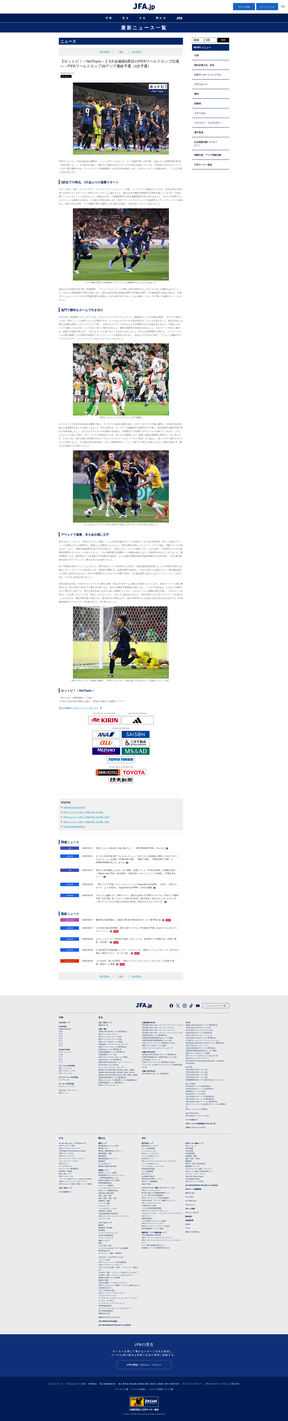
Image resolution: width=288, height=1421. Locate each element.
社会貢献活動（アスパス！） (205, 143)
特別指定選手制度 (148, 1168)
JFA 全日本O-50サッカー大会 (197, 1072)
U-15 (60, 1045)
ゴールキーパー (104, 1206)
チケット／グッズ (191, 1212)
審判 (196, 93)
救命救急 (101, 1230)
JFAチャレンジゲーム (67, 1155)
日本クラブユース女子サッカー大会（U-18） (202, 1055)
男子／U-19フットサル (67, 1070)
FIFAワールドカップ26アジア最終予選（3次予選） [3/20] (86, 817)
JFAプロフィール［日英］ (195, 1181)
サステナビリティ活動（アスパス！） (199, 1168)
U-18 (60, 1038)
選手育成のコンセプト (150, 1145)
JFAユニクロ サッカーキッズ (69, 1148)
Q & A (187, 1224)
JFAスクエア (63, 1163)
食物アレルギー (104, 1240)
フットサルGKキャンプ (150, 1163)
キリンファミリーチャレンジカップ (72, 1158)
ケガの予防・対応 (105, 1245)
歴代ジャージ (64, 1092)
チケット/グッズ (267, 6)
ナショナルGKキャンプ (150, 1156)
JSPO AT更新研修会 (105, 1235)
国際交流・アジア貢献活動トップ (154, 1232)
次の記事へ (137, 51)
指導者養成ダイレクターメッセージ (111, 1175)
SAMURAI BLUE (65, 1029)
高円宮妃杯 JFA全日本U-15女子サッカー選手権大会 (205, 1043)
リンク (187, 1228)
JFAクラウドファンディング (109, 1317)
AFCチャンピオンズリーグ (108, 1034)
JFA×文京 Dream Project (194, 1176)
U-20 (60, 1054)
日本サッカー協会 (203, 164)
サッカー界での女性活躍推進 (152, 1195)
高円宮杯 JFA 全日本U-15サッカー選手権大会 (159, 1054)
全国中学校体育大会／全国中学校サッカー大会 (159, 1057)
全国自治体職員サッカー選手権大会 (111, 1052)
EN (283, 7)
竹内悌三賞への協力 (149, 1205)
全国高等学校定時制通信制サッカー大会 (157, 1040)
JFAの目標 (189, 1151)
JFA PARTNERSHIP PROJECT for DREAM (114, 1325)
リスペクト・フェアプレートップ (110, 1257)
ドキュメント (190, 1204)
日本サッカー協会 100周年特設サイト (199, 1171)
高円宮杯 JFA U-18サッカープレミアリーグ (158, 1027)
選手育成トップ (147, 1143)
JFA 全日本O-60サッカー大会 (197, 1074)
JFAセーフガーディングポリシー (110, 1264)
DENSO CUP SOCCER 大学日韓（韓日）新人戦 (116, 1072)
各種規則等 (189, 1220)
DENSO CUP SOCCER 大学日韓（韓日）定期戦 (116, 1069)
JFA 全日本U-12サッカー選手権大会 (155, 1073)
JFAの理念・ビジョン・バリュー (144, 1364)
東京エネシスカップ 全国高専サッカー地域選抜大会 (117, 1080)
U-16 (60, 1043)
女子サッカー (190, 1193)
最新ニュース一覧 (144, 27)
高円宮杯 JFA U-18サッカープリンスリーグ (158, 1030)
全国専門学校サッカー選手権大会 (110, 1082)
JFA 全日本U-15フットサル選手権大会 (200, 1099)
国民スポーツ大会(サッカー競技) (110, 1041)
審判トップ (102, 1143)
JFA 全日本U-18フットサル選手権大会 (200, 1096)
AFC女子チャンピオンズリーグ (197, 1058)
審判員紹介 (102, 1156)
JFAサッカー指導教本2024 (108, 1190)
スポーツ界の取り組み (106, 1290)
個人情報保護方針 (108, 1383)
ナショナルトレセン (149, 1151)
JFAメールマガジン (192, 1232)
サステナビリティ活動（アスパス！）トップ (158, 1187)
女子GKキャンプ (148, 1158)
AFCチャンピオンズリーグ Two (110, 1039)
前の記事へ (105, 51)
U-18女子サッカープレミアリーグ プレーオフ (202, 1040)
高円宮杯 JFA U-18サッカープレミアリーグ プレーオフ (162, 1032)
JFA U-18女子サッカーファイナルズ (199, 1035)
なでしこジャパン (65, 1052)
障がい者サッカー (65, 1173)
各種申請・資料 (104, 1200)
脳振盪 (100, 1225)
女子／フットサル (65, 1073)
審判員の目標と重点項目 (107, 1166)
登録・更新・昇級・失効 (107, 1198)
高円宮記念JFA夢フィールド (152, 1178)
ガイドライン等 (104, 1218)
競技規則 (101, 1161)
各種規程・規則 (191, 1156)
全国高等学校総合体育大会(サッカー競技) (157, 1037)
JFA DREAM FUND (192, 1179)
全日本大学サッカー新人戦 (108, 1064)
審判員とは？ (103, 1148)
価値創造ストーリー (192, 1166)
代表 (109, 18)
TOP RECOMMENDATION (74, 826)
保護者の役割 (103, 1280)
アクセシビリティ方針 (76, 1383)
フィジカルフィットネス (107, 1208)
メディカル (200, 113)
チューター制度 (104, 1203)
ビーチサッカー (64, 1079)
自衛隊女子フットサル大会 (196, 1091)
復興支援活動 (147, 1218)
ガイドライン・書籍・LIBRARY (110, 1253)
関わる (161, 18)
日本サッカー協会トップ (194, 1143)
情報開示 (188, 1161)
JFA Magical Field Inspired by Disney (72, 1151)
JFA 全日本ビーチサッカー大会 (197, 1115)
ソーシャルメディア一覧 (216, 1005)
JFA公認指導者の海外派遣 (108, 1213)
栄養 (100, 1243)
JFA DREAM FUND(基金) (107, 1321)
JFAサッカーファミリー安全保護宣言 (155, 1198)
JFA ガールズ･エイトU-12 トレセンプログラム (159, 1161)
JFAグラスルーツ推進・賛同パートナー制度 (75, 1184)
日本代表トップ (64, 1022)
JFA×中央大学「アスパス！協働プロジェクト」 (159, 1200)
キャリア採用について (160, 1389)
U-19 (60, 1036)
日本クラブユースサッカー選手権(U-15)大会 (158, 1062)
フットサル (189, 1197)
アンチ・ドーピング (105, 1238)
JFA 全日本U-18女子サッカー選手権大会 (201, 1037)
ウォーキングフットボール (69, 1161)
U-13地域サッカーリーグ (151, 1059)
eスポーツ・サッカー (67, 1086)
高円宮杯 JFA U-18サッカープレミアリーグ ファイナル (162, 1025)
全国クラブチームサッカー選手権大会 (112, 1046)
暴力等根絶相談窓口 (105, 1310)
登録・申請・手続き (192, 1158)
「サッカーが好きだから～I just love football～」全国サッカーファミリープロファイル (76, 1179)
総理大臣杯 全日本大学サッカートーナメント (115, 1062)
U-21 (60, 1033)
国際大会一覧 (103, 1025)
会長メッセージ (191, 1145)
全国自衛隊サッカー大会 (107, 1054)
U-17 (60, 1041)
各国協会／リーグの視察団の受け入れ (156, 1247)
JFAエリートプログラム (150, 1153)
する (142, 18)
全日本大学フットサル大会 (196, 1094)
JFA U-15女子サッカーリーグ (196, 1045)
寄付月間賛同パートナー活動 (152, 1228)
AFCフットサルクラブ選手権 (196, 1109)
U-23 (60, 1031)
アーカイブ (120, 1389)
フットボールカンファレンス (109, 1188)
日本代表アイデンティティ (69, 1090)
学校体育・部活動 (65, 1171)
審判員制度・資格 (105, 1153)
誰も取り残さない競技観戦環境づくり (156, 1192)
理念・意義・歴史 (105, 1195)
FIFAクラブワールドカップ (108, 1085)
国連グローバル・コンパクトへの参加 (156, 1226)
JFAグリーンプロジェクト (151, 1190)
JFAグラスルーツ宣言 (67, 1145)
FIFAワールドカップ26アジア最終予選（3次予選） (83, 812)
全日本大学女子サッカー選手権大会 (199, 1032)
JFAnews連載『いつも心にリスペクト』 (113, 1282)
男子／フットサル (65, 1068)
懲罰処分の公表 (104, 1313)
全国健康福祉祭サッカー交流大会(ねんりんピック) (204, 1079)
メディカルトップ (105, 1222)
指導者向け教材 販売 (106, 1193)
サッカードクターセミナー (108, 1232)
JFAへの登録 (244, 6)
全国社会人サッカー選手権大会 (110, 1049)
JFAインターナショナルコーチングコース (113, 1216)
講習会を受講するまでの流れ (109, 1180)
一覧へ (121, 51)
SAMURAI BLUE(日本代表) (74, 807)
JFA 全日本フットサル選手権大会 (198, 1086)
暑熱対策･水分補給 (105, 1227)
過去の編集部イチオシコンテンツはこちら (79, 707)
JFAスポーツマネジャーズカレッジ (155, 1210)
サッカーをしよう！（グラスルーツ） (73, 1143)
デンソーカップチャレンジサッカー (111, 1067)
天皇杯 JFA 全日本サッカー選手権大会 (112, 1031)
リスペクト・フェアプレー (207, 122)
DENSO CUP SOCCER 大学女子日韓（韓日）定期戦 (118, 1075)
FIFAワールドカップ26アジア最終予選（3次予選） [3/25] (86, 821)
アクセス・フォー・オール (195, 1174)
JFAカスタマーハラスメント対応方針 (222, 1383)
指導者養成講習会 (105, 1183)
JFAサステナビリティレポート (153, 1223)
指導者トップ (103, 1170)
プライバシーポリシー (192, 1383)
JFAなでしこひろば (66, 1153)
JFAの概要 (189, 1148)
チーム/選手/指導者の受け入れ (153, 1245)
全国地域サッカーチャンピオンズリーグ (113, 1044)
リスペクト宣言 (104, 1259)
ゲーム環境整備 (147, 1171)
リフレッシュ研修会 (105, 1185)
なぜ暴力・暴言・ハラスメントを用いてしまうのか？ (118, 1272)
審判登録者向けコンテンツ (108, 1158)
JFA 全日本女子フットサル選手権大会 (200, 1088)
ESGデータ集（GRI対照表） (196, 1163)
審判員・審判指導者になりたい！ (110, 1151)
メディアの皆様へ (139, 1389)
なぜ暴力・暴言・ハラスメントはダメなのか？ (115, 1275)
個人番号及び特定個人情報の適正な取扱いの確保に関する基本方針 (149, 1383)
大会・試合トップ (105, 1022)
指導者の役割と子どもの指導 (109, 1277)
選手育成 (198, 132)
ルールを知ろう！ (192, 1119)
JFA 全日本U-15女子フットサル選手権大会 (201, 1101)
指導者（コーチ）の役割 (107, 1172)
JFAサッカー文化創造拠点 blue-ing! (199, 1123)
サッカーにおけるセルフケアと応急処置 (113, 1248)
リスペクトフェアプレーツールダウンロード (114, 1308)
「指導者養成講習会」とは (108, 1177)
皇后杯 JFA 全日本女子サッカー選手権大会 (202, 1025)
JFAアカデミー (147, 1174)
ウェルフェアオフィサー (107, 1295)
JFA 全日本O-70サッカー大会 (197, 1077)
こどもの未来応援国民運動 (151, 1208)
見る (126, 18)
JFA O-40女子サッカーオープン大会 (199, 1030)
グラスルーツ (201, 84)
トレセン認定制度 (148, 1148)
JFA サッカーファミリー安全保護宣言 (112, 1262)
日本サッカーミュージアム (207, 74)
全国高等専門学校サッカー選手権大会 (112, 1077)
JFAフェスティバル (66, 1176)
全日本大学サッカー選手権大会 (110, 1059)
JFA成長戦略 (190, 1153)
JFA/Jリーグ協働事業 (149, 1181)
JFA (144, 1138)
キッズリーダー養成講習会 (69, 1168)
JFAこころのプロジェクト (151, 1203)
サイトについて (56, 1383)
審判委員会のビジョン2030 (108, 1145)
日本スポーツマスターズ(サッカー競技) (113, 1057)
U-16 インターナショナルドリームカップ (157, 1048)
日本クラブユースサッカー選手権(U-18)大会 (158, 1043)
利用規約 (93, 1383)
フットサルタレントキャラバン (153, 1166)
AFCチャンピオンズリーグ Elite (110, 1036)
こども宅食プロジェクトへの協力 (154, 1221)
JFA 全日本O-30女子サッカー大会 (198, 1027)
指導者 (197, 103)
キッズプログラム (65, 1166)
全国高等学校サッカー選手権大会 (154, 1035)
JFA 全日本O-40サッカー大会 (197, 1069)
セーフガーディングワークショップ (111, 1303)
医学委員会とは (104, 1250)
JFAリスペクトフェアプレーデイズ (111, 1293)
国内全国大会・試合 (204, 65)
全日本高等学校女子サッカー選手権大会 (200, 1048)
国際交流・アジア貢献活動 (207, 154)
